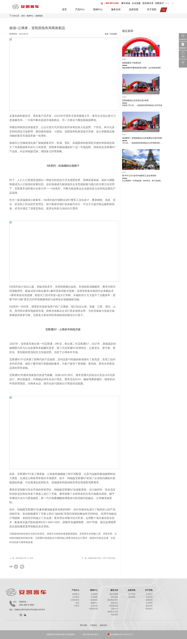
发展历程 (149, 600)
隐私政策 (103, 625)
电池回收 (114, 615)
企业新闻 (94, 594)
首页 (64, 9)
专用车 (76, 606)
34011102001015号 (126, 634)
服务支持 (116, 9)
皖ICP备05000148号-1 (91, 634)
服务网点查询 (113, 600)
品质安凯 (133, 9)
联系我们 (149, 609)
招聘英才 (159, 3)
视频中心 (94, 603)
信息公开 (114, 609)
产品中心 (80, 9)
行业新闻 (94, 597)
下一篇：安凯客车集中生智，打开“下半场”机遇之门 (99, 558)
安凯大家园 (113, 594)
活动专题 (94, 606)
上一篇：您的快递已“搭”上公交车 (21, 558)
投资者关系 (147, 3)
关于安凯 (151, 9)
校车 (77, 603)
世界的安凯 (93, 609)
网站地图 (83, 625)
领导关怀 (149, 606)
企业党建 (136, 3)
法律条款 (93, 625)
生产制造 (131, 594)
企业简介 (149, 594)
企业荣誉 (149, 603)
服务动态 (114, 603)
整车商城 (125, 3)
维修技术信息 (113, 612)
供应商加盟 (113, 606)
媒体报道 (39, 16)
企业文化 (149, 597)
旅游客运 (75, 594)
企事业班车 (75, 600)
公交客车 (75, 597)
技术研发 (131, 597)
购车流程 (114, 597)
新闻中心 (98, 9)
